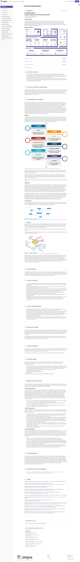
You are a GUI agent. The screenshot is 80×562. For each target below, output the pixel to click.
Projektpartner (49, 558)
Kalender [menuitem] (10, 1)
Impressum (69, 557)
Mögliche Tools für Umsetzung (7, 33)
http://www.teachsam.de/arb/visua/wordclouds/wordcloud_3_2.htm (35, 506)
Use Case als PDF (4, 10)
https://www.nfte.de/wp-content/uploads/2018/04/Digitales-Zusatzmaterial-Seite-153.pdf (39, 490)
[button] (25, 10)
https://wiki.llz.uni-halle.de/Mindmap (59, 497)
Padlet (27, 440)
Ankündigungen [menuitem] (21, 1)
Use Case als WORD (5, 12)
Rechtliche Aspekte (5, 32)
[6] (54, 204)
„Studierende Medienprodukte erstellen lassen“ (32, 262)
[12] (63, 352)
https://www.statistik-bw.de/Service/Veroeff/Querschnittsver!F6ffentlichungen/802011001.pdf (45, 504)
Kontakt (48, 557)
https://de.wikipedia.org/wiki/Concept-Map (56, 495)
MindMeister (28, 438)
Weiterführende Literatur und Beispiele (7, 37)
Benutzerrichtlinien (70, 559)
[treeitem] (6, 11)
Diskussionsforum (5, 8)
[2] (53, 106)
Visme (48, 391)
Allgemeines (4, 6)
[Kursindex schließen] (1, 4)
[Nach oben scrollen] (78, 560)
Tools (60, 22)
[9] (35, 319)
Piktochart (44, 393)
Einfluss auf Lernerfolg (6, 28)
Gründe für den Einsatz (5, 16)
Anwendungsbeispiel (5, 35)
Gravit (32, 396)
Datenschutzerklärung (70, 558)
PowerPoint (47, 191)
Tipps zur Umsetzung (5, 24)
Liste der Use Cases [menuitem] (15, 1)
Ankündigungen (4, 14)
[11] (47, 338)
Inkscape (36, 396)
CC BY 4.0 (26, 16)
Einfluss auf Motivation (6, 30)
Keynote (27, 422)
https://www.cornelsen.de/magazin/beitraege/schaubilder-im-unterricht (41, 509)
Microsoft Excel (28, 413)
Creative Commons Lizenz (50, 368)
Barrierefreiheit (28, 299)
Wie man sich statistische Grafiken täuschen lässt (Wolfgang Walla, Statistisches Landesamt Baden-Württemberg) (44, 471)
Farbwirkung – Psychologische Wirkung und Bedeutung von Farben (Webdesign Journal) (40, 473)
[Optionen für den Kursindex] (12, 4)
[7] (37, 233)
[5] (41, 188)
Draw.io (27, 426)
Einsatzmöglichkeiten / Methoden (7, 20)
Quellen (3, 39)
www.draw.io (58, 168)
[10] (66, 332)
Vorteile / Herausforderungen (7, 26)
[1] (60, 104)
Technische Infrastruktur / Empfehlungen (7, 18)
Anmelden (77, 1)
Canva (39, 396)
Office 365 (34, 413)
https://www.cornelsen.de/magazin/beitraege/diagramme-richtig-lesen (36, 493)
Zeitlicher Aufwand (5, 22)
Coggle (27, 444)
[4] (56, 121)
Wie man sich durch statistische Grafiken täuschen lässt (40, 194)
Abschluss (64, 58)
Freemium (31, 400)
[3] (30, 120)
